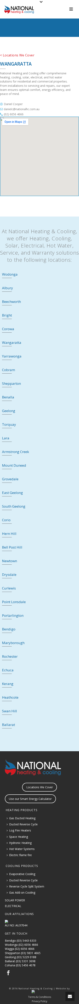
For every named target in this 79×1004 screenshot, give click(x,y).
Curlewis (9, 588)
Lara (5, 438)
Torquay (9, 424)
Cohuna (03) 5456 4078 (20, 965)
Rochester (10, 656)
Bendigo (8, 629)
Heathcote (10, 697)
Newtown (9, 561)
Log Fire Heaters (20, 830)
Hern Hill (9, 533)
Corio (6, 520)
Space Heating (18, 837)
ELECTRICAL (13, 906)
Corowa (8, 329)
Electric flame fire (20, 855)
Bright (7, 315)
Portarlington (12, 615)
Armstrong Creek (15, 451)
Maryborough (13, 642)
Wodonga (10, 274)
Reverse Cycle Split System (26, 886)
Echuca (8, 670)
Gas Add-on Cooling (22, 892)
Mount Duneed (14, 465)
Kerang (7, 683)
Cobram (8, 369)
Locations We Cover (39, 787)
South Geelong (13, 506)
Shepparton (11, 383)
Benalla (8, 397)
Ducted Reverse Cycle (23, 824)
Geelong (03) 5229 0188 (20, 957)
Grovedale (10, 479)
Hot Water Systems (22, 849)
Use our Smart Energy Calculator (30, 799)
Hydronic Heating (20, 843)
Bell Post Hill (12, 547)
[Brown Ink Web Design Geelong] (40, 991)
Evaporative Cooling (22, 874)
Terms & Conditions (39, 997)
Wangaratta (11, 342)
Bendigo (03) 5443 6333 (20, 940)
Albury (7, 288)
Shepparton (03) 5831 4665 (23, 953)
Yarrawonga (11, 356)
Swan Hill (9, 711)
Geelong (8, 410)
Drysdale (9, 574)
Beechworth (11, 301)
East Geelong (12, 492)
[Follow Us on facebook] (8, 973)
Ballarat (8, 724)
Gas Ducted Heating (22, 818)
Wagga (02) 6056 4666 (19, 949)
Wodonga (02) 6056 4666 (21, 945)
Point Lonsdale (14, 601)
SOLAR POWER (15, 900)
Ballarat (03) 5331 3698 (20, 961)
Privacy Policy (39, 1001)
